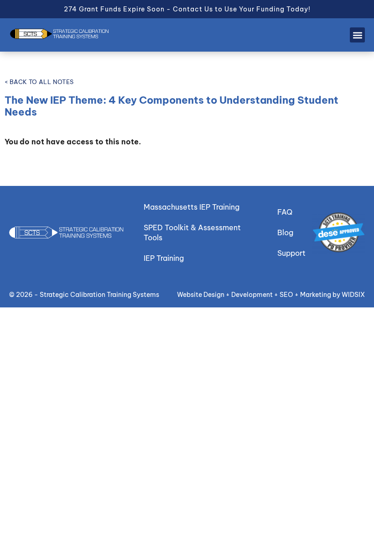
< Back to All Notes (39, 81)
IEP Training (164, 258)
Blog (285, 232)
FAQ (284, 212)
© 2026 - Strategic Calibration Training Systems (84, 295)
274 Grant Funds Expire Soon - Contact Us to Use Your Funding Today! (187, 9)
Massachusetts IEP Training (191, 206)
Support (291, 253)
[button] (357, 34)
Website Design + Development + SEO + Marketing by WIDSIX (271, 295)
